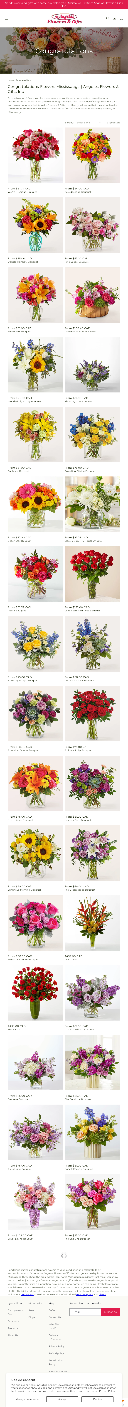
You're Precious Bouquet (22, 192)
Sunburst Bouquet (19, 471)
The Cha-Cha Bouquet (77, 1238)
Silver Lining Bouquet (21, 1238)
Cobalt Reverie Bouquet (79, 1169)
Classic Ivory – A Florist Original (83, 540)
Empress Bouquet (18, 1099)
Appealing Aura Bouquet (79, 1308)
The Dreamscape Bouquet (80, 889)
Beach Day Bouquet (19, 540)
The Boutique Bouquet (78, 1099)
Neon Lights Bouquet (20, 820)
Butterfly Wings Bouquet (23, 680)
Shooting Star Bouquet (78, 401)
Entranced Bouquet (19, 331)
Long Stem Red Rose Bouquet (82, 610)
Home (11, 80)
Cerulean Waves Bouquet (79, 680)
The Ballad (14, 1029)
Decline (97, 1399)
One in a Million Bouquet (79, 1029)
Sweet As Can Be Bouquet (23, 959)
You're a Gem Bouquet (78, 820)
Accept (62, 1399)
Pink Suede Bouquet (77, 261)
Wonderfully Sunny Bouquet (24, 401)
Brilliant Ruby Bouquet (78, 750)
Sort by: (69, 122)
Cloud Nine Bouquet (20, 1169)
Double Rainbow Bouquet (23, 261)
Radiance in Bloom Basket (80, 331)
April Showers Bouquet (21, 1308)
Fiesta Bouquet (17, 610)
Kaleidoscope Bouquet (78, 192)
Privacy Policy (107, 1391)
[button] (6, 18)
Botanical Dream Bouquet (23, 750)
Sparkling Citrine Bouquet (80, 471)
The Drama (71, 959)
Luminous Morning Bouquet (24, 889)
